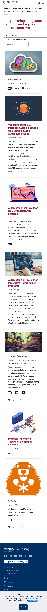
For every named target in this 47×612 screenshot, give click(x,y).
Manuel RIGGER (14, 138)
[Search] (39, 3)
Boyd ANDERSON (26, 363)
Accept (23, 607)
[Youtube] (30, 556)
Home (6, 8)
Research (28, 8)
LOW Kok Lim (24, 360)
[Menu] (43, 3)
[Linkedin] (20, 556)
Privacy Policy (33, 601)
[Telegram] (15, 556)
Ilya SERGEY (13, 218)
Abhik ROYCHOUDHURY (17, 83)
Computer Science (16, 8)
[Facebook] (5, 556)
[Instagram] (10, 556)
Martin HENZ (13, 360)
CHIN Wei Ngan (14, 290)
